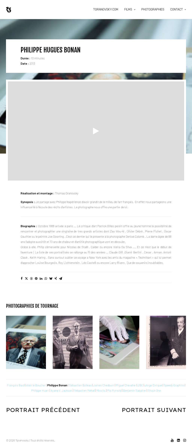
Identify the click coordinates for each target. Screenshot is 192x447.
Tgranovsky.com (105, 9)
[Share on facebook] (21, 278)
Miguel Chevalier (126, 385)
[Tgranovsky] (8, 9)
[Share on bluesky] (51, 278)
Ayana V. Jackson (61, 390)
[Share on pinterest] (36, 278)
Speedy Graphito (174, 385)
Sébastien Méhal (84, 390)
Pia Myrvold (114, 390)
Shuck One (154, 390)
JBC (140, 385)
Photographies (152, 9)
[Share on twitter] (26, 278)
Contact (176, 9)
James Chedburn (103, 385)
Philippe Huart (40, 390)
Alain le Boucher (36, 385)
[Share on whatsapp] (46, 278)
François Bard (15, 385)
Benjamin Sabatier (134, 390)
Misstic (101, 390)
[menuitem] (107, 9)
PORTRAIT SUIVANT (154, 410)
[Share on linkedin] (41, 278)
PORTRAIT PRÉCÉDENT (43, 410)
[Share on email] (60, 278)
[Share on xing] (55, 278)
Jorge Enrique (153, 385)
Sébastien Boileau (80, 385)
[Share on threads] (31, 278)
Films (128, 9)
